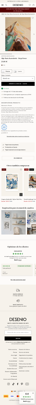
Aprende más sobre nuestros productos (18, 136)
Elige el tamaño (5, 75)
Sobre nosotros (12, 349)
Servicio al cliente (24, 352)
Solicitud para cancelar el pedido (26, 367)
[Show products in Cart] (33, 5)
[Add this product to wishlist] (33, 18)
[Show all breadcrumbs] (3, 14)
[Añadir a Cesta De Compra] (21, 194)
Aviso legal (14, 355)
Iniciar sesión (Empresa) (10, 379)
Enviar (18, 338)
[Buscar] (6, 5)
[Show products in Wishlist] (30, 5)
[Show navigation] (2, 5)
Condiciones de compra (25, 358)
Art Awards (14, 376)
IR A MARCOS (18, 158)
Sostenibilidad (13, 361)
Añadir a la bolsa (18, 83)
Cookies (21, 361)
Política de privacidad (22, 342)
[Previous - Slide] (2, 34)
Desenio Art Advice (24, 349)
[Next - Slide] (34, 34)
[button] (27, 397)
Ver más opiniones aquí (18, 280)
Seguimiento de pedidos (25, 355)
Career (15, 358)
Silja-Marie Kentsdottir (13, 14)
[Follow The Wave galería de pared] (13, 222)
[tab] (6, 53)
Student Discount (12, 368)
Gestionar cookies (24, 371)
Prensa (15, 352)
